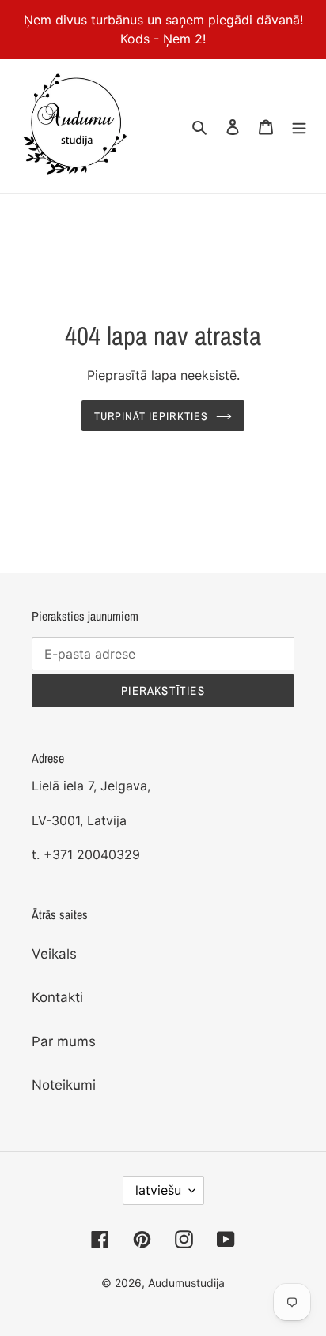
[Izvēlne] (299, 126)
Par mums (64, 1041)
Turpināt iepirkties (151, 415)
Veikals (54, 954)
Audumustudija (186, 1282)
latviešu (158, 1190)
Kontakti (57, 997)
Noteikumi (64, 1085)
